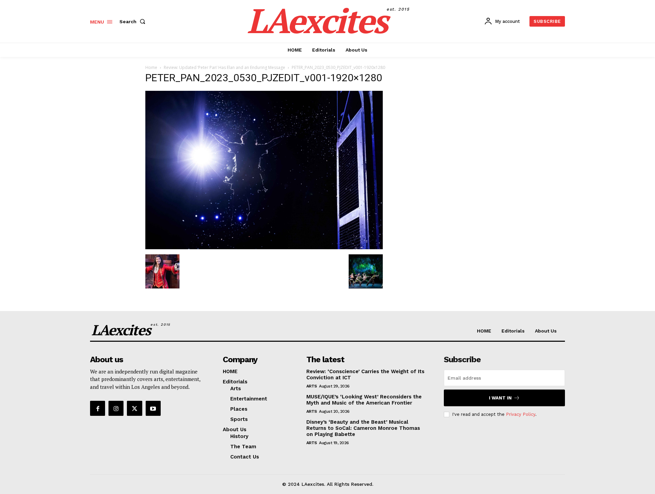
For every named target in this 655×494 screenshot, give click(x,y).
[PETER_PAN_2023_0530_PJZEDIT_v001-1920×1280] (264, 247)
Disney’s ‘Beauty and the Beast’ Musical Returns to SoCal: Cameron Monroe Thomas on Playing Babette (363, 428)
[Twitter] (134, 408)
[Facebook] (97, 408)
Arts (311, 386)
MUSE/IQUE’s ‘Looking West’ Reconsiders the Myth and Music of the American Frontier (364, 400)
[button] (133, 21)
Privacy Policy (520, 414)
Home (151, 67)
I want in (500, 397)
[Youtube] (153, 408)
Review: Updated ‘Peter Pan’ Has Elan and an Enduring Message (224, 67)
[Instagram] (115, 408)
